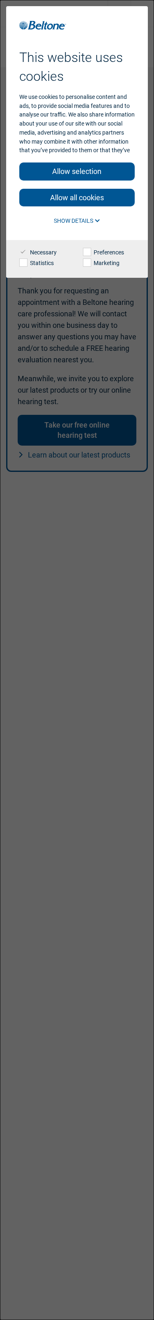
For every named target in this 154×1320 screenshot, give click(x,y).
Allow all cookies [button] (77, 197)
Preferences (108, 252)
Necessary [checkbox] (43, 252)
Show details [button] (74, 220)
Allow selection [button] (76, 171)
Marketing (106, 263)
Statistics (41, 263)
